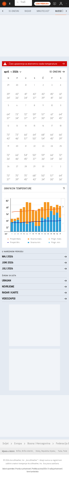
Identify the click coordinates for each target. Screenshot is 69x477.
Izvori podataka (33, 471)
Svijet (6, 443)
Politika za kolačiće (39, 469)
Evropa (18, 443)
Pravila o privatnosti (23, 469)
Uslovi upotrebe (8, 469)
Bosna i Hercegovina (38, 443)
